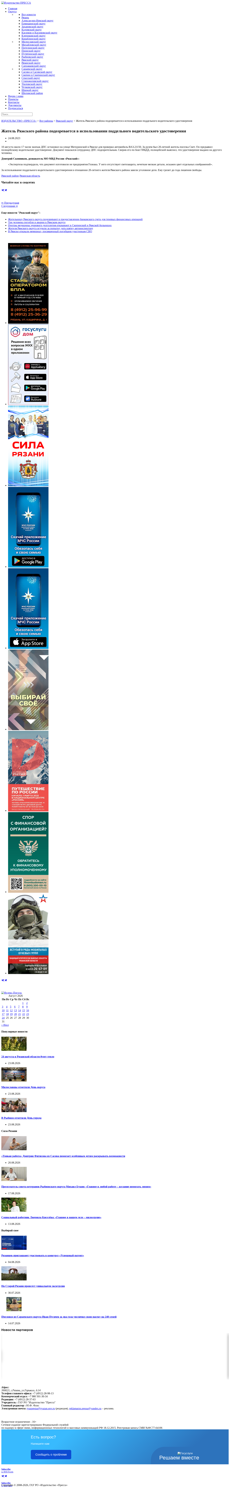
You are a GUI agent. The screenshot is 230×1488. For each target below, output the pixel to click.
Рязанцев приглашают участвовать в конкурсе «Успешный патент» (42, 1255)
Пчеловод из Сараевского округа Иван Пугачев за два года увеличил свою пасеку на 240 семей (59, 1316)
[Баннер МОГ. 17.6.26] (28, 973)
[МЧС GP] (28, 566)
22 (23, 1014)
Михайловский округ (34, 44)
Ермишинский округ (34, 23)
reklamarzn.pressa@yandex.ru (85, 1408)
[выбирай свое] (28, 729)
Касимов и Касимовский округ (39, 32)
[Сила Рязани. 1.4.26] (28, 485)
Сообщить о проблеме (51, 1454)
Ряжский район (10, 175)
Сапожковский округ (34, 65)
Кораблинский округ (34, 38)
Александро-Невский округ (38, 20)
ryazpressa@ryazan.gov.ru (41, 1408)
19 (11, 1014)
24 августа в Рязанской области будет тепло (27, 1056)
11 (7, 1010)
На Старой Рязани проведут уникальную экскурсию (33, 1286)
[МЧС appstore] (28, 647)
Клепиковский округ (34, 35)
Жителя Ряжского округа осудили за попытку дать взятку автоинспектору (50, 228)
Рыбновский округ (32, 56)
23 (27, 1014)
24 (3, 1017)
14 (19, 1010)
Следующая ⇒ (9, 206)
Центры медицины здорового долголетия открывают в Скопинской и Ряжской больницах (60, 225)
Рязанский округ (31, 62)
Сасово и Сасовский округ (37, 72)
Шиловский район (32, 93)
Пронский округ (31, 50)
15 (23, 1010)
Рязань (25, 17)
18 (7, 1014)
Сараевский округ (32, 69)
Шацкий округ (30, 90)
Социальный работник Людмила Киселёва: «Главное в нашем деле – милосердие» (51, 1217)
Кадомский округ (32, 29)
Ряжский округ (30, 59)
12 (11, 1010)
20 (15, 1014)
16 (27, 1010)
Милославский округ (34, 41)
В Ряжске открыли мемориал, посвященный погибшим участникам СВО (50, 231)
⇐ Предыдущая (10, 202)
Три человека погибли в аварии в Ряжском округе (36, 222)
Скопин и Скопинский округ (38, 75)
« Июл (5, 1025)
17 (3, 1014)
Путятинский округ (33, 53)
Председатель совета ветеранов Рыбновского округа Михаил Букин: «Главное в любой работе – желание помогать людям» (76, 1186)
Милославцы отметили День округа (23, 1087)
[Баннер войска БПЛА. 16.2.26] (28, 322)
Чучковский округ (32, 87)
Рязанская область (30, 175)
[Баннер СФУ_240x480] (28, 891)
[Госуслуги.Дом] (28, 404)
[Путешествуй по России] (28, 810)
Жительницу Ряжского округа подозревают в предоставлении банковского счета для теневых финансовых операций (75, 219)
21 (19, 1014)
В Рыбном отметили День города (21, 1117)
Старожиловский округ (35, 81)
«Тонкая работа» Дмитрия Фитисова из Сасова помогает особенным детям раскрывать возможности (63, 1156)
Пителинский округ (33, 47)
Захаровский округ (32, 26)
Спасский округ (31, 78)
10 (3, 1010)
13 (15, 1010)
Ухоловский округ (32, 84)
